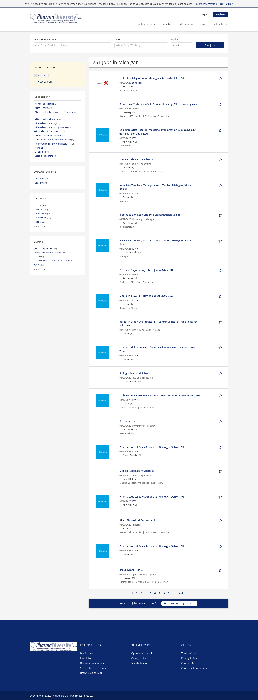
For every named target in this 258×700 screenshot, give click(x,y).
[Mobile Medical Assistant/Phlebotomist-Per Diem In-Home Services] (102, 400)
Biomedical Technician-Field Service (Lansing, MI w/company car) (158, 104)
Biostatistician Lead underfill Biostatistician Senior (149, 214)
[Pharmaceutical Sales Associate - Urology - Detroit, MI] (102, 451)
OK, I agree (226, 3)
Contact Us (187, 663)
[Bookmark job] (220, 78)
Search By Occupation (93, 668)
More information (206, 3)
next (180, 593)
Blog (203, 24)
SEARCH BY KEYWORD (46, 39)
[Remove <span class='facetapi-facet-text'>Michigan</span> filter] (35, 75)
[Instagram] (49, 658)
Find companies (186, 24)
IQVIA (135, 138)
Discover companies (92, 663)
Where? (118, 39)
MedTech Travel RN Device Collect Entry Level (146, 295)
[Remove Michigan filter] (35, 205)
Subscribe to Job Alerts (181, 603)
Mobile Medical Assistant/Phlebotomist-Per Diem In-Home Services (159, 395)
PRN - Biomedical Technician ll (137, 520)
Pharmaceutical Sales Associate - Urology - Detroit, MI (151, 447)
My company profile (142, 653)
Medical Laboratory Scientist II (137, 159)
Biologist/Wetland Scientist (135, 373)
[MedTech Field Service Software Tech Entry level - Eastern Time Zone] (102, 352)
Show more (39, 226)
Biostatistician (128, 421)
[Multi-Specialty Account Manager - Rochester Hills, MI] (102, 83)
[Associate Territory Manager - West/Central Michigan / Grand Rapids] (102, 190)
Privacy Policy (189, 658)
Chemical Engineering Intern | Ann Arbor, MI (146, 270)
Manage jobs (138, 658)
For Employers (220, 24)
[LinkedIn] (43, 658)
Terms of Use (189, 653)
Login (204, 14)
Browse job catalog (91, 673)
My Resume (87, 653)
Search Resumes (140, 663)
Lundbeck (137, 82)
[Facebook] (32, 658)
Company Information (194, 668)
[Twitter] (38, 658)
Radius (175, 39)
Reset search (44, 81)
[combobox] (72, 45)
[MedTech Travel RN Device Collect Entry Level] (102, 300)
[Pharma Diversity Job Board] (56, 19)
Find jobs (165, 24)
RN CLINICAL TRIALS (131, 569)
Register (221, 14)
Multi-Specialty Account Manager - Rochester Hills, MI (151, 78)
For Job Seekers (146, 24)
